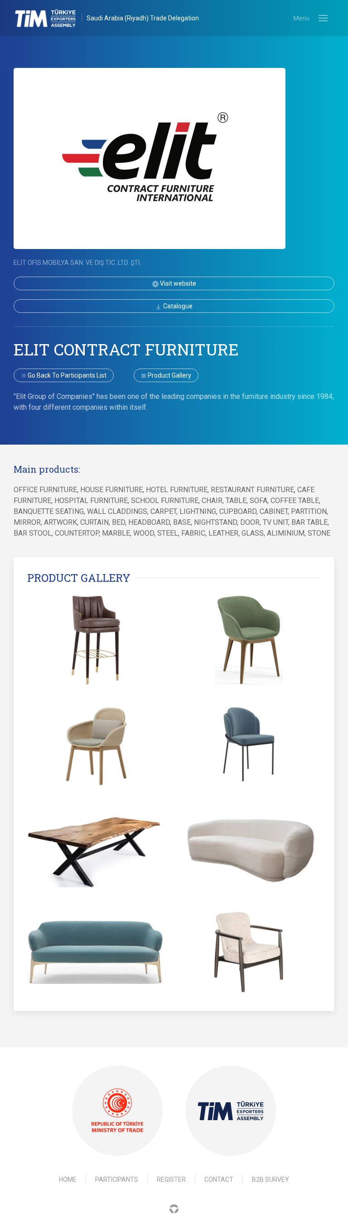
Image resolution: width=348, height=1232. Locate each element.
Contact (218, 1179)
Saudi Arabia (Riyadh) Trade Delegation (143, 18)
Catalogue (177, 306)
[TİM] (231, 1110)
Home (68, 1179)
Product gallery (168, 375)
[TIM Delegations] (50, 18)
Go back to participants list (66, 375)
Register (171, 1179)
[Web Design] (174, 1208)
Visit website (177, 283)
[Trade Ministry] (117, 1110)
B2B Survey (270, 1179)
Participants (116, 1179)
